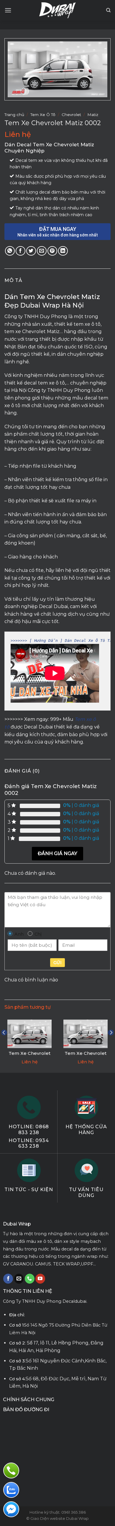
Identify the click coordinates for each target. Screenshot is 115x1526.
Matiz (92, 114)
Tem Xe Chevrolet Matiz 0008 (85, 1056)
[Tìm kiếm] (108, 10)
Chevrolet (71, 114)
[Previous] (4, 1044)
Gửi (57, 962)
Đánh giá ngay (57, 853)
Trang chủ (14, 114)
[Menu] (8, 10)
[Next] (111, 1044)
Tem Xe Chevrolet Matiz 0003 (29, 1056)
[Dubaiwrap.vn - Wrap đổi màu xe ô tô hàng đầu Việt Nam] (57, 10)
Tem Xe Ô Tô (42, 114)
